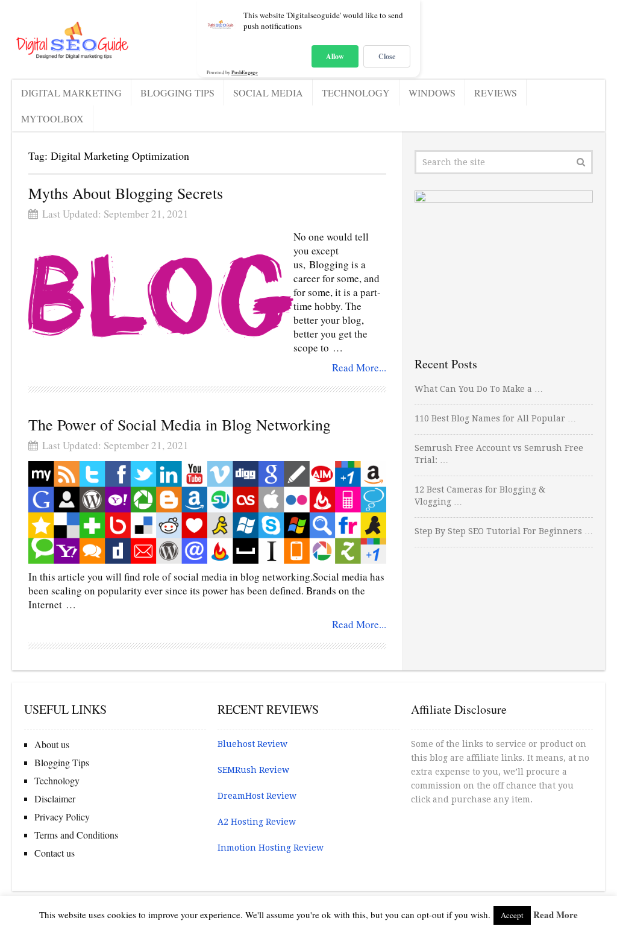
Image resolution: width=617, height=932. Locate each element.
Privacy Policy (62, 816)
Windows (432, 92)
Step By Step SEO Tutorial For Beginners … (504, 531)
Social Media (268, 92)
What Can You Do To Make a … (479, 389)
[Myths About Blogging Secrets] (160, 296)
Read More (555, 914)
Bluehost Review (252, 744)
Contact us (54, 852)
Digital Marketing (71, 92)
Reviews (495, 92)
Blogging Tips (177, 92)
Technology (356, 92)
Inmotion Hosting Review (271, 847)
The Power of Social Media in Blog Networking (179, 424)
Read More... (359, 367)
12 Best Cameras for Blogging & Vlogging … (480, 495)
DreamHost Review (257, 796)
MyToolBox (52, 118)
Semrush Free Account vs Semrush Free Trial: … (499, 454)
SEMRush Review (253, 770)
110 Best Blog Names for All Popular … (495, 418)
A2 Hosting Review (257, 822)
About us (51, 744)
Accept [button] (512, 915)
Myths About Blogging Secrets (125, 193)
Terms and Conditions (76, 834)
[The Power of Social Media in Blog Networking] (207, 512)
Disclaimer (54, 798)
